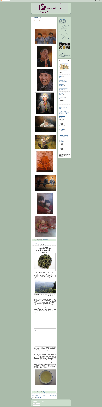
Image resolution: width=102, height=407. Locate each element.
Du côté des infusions (62, 81)
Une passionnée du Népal (63, 113)
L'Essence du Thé (62, 19)
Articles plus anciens (53, 395)
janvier (62, 141)
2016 (60, 124)
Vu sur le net (61, 98)
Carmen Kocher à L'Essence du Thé (41, 19)
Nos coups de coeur (39, 14)
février (62, 140)
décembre (62, 125)
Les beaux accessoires (63, 88)
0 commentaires (45, 239)
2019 (60, 120)
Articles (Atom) (38, 397)
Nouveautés (46, 392)
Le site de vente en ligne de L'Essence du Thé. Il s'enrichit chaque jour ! (64, 103)
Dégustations (42, 392)
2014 (60, 144)
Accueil (33, 14)
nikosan (60, 117)
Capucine (60, 77)
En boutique (61, 84)
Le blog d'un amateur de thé (63, 108)
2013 (60, 145)
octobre (62, 128)
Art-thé (60, 73)
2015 (60, 143)
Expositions (41, 240)
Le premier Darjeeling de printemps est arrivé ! (43, 244)
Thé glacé (60, 94)
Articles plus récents (35, 395)
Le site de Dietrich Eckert (63, 107)
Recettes (60, 90)
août (61, 130)
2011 (60, 148)
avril (61, 137)
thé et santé (61, 93)
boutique (38, 240)
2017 (60, 123)
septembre (62, 129)
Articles (34, 403)
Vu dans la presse (62, 97)
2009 (60, 150)
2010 (60, 149)
